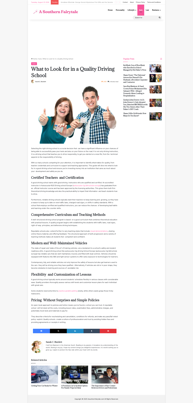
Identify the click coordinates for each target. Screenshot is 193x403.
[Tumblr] (92, 331)
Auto (141, 10)
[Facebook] (41, 331)
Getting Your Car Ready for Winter (44, 386)
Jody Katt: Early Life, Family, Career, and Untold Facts (78, 2)
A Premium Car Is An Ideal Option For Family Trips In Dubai (74, 387)
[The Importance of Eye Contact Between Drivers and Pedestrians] (104, 375)
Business (155, 10)
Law (147, 10)
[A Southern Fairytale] (55, 12)
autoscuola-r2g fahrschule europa (86, 185)
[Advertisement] (96, 38)
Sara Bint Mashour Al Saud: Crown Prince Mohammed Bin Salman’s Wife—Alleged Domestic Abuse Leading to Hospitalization (135, 91)
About (132, 2)
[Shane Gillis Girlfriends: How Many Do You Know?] (156, 116)
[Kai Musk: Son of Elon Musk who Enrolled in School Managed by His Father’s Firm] (156, 68)
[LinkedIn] (75, 331)
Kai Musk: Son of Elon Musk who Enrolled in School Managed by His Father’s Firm (134, 67)
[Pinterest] (108, 331)
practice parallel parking (67, 291)
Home (110, 10)
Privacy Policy (140, 2)
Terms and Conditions (154, 2)
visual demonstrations (99, 231)
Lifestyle (131, 10)
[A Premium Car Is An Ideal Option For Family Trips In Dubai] (74, 375)
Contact (125, 2)
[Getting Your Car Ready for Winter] (44, 375)
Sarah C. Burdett (40, 81)
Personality (120, 10)
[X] (58, 331)
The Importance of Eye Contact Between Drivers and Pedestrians (104, 387)
